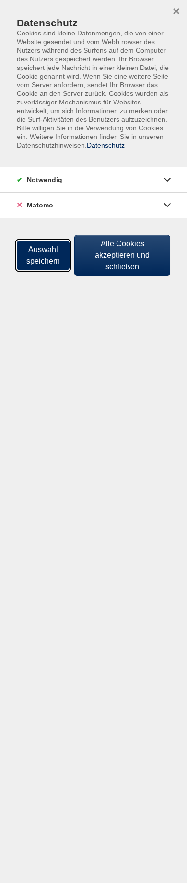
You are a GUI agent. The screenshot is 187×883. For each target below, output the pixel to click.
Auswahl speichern (43, 255)
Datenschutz (106, 145)
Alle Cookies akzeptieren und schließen (122, 255)
